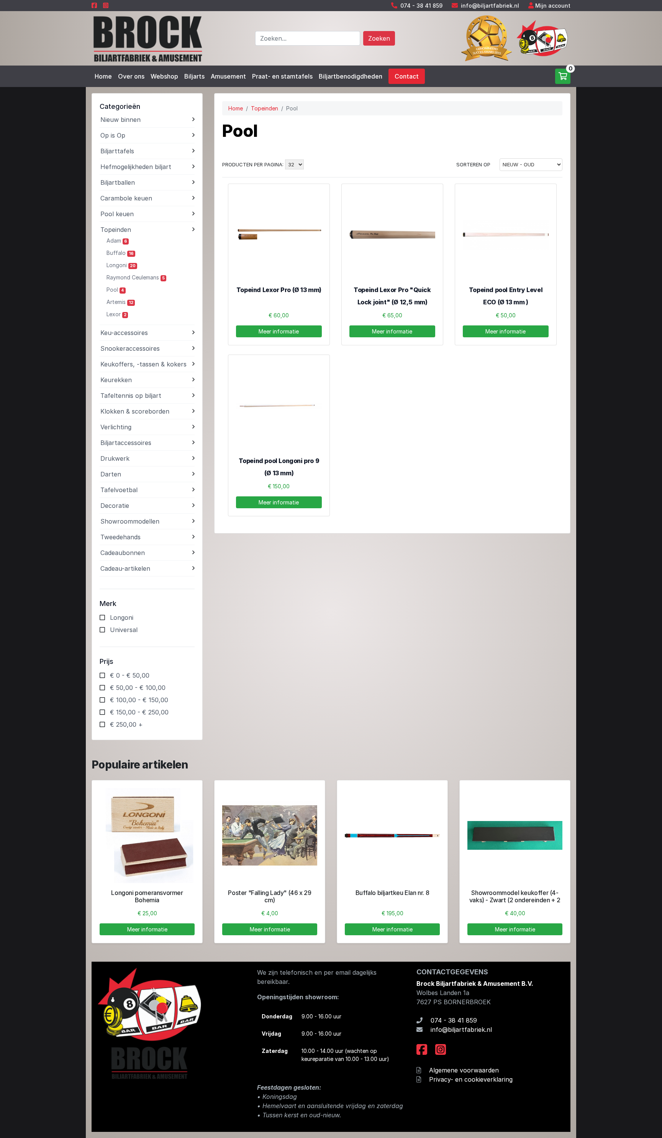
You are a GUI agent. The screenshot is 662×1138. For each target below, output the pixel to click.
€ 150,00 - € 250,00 (139, 712)
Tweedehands (120, 537)
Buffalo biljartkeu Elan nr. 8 (392, 893)
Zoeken (379, 38)
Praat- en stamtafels (282, 76)
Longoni (121, 265)
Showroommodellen (129, 521)
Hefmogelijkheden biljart (135, 167)
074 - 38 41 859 (421, 5)
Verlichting (115, 427)
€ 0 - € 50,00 (129, 675)
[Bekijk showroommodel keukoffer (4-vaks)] (514, 835)
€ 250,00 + (126, 724)
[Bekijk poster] (269, 835)
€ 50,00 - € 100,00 (138, 687)
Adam (117, 240)
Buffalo (120, 253)
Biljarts (194, 76)
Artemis (120, 302)
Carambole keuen (126, 198)
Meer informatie (279, 331)
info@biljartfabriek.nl (490, 5)
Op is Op (112, 135)
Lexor (116, 314)
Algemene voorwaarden (464, 1070)
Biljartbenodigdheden (350, 76)
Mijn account (552, 5)
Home (103, 76)
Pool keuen (117, 214)
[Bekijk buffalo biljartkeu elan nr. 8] (392, 835)
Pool (115, 289)
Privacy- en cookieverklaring (471, 1079)
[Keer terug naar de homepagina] (147, 37)
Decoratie (114, 505)
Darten (110, 474)
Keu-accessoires (124, 333)
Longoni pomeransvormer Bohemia (147, 896)
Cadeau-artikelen (125, 568)
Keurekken (116, 380)
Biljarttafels (117, 151)
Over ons (131, 76)
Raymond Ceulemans (136, 277)
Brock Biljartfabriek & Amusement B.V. (474, 983)
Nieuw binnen (120, 119)
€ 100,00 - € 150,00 (139, 700)
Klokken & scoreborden (134, 411)
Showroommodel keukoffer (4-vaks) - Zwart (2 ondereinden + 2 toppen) (514, 900)
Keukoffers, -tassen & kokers (143, 364)
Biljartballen (117, 182)
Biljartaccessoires (125, 443)
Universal (124, 630)
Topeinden (115, 229)
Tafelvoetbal (119, 490)
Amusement (228, 76)
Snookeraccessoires (130, 348)
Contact (407, 76)
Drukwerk (114, 458)
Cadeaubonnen (122, 553)
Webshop (164, 76)
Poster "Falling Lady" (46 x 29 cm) (269, 896)
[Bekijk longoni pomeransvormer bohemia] (147, 835)
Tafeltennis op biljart (130, 395)
